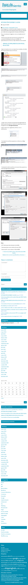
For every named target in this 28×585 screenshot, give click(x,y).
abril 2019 (3, 353)
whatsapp (12, 570)
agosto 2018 (4, 368)
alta (9, 556)
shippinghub (10, 568)
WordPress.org (4, 536)
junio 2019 (3, 349)
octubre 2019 (4, 341)
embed (7, 558)
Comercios (3, 494)
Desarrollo (3, 496)
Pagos (2, 509)
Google (2, 498)
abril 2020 (3, 334)
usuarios (2, 570)
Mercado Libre (4, 507)
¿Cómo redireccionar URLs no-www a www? (10, 307)
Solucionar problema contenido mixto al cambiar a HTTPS (14, 309)
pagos (2, 566)
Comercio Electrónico (6, 492)
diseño (19, 556)
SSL (19, 568)
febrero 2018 (4, 372)
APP (2, 486)
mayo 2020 (3, 332)
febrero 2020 (4, 337)
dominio (22, 556)
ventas (5, 570)
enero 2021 (3, 330)
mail (11, 562)
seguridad (2, 568)
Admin (2, 482)
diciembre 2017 (4, 376)
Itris (2, 504)
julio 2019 (3, 347)
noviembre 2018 (4, 363)
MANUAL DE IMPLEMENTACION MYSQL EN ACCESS (12, 300)
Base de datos (5, 27)
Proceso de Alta (4, 511)
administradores (4, 556)
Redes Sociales (4, 513)
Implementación (4, 500)
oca (23, 564)
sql (16, 568)
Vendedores (4, 523)
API (1, 484)
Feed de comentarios (6, 534)
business (13, 556)
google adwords (21, 558)
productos (6, 566)
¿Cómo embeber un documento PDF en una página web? (13, 313)
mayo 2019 (3, 351)
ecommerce (3, 558)
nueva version (19, 564)
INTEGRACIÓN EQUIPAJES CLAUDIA (8, 295)
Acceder (3, 530)
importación (10, 560)
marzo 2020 (4, 336)
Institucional (3, 502)
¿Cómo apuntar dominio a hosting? (9, 316)
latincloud (3, 562)
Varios (16, 27)
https (6, 560)
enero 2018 (3, 374)
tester (21, 568)
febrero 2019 (4, 357)
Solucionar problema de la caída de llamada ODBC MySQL (14, 297)
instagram (15, 560)
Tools (2, 517)
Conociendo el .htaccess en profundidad (10, 303)
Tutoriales (3, 519)
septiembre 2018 (5, 366)
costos (17, 556)
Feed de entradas (5, 532)
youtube (15, 570)
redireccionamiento (22, 565)
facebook (11, 558)
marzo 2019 (3, 355)
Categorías (3, 322)
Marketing (3, 505)
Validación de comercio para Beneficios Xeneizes (14, 255)
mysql (14, 564)
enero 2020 (3, 339)
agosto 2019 (4, 345)
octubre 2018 (4, 365)
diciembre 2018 (4, 361)
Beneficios (3, 490)
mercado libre (10, 564)
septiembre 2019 (5, 343)
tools (24, 568)
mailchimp (14, 562)
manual (19, 562)
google (15, 558)
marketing (24, 562)
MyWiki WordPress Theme (17, 582)
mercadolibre (4, 564)
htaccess (3, 560)
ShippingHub (12, 27)
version (9, 570)
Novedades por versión (6, 305)
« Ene (2, 398)
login (6, 562)
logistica (8, 562)
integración (20, 560)
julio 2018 (3, 370)
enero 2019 (3, 359)
